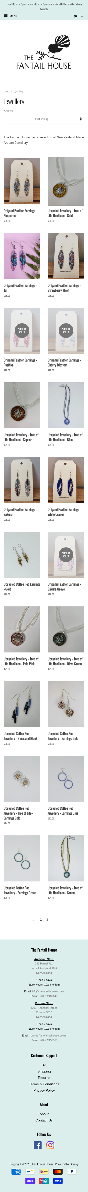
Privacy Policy (44, 1090)
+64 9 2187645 (48, 996)
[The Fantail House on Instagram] (50, 1148)
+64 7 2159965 (48, 1040)
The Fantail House (43, 1164)
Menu (13, 16)
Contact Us (44, 1120)
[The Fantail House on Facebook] (38, 1148)
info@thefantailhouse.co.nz (48, 991)
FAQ (44, 1065)
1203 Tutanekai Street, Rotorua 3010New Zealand (44, 1012)
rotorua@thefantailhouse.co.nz (48, 1035)
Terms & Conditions (44, 1084)
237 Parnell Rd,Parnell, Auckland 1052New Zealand (44, 968)
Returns (44, 1078)
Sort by (8, 110)
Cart (81, 16)
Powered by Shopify (67, 1164)
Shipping (44, 1071)
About (44, 1114)
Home (6, 91)
